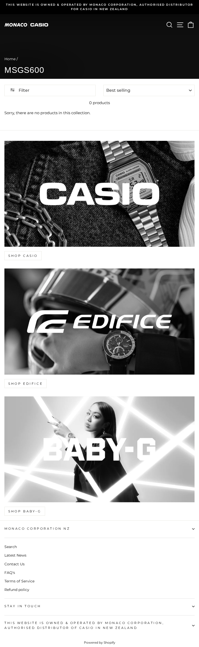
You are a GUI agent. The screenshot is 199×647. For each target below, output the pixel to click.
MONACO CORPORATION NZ (37, 528)
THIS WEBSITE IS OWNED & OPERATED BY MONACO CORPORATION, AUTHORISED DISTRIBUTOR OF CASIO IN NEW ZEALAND (84, 625)
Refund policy (16, 590)
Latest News (15, 555)
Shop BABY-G (24, 511)
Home (10, 59)
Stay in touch (22, 606)
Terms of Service (19, 581)
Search (10, 547)
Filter (23, 90)
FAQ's (9, 573)
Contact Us (14, 564)
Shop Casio (23, 256)
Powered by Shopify (99, 642)
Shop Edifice (25, 384)
